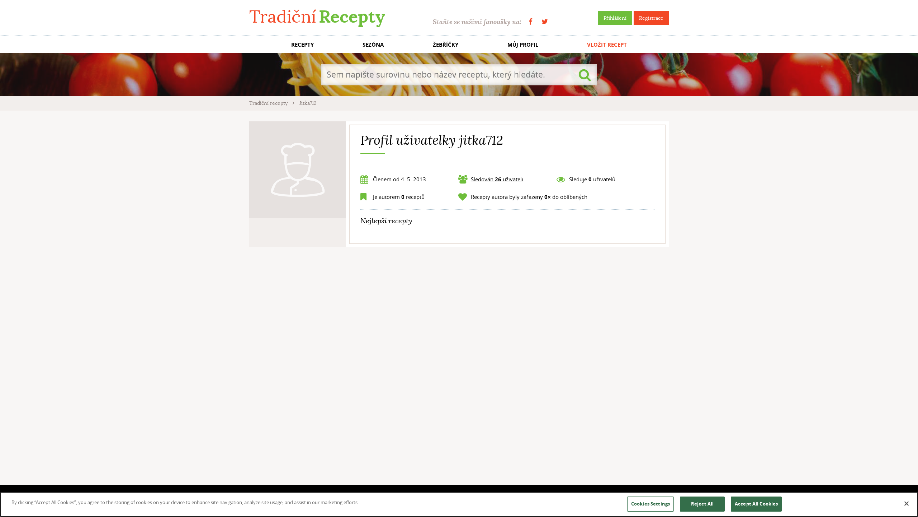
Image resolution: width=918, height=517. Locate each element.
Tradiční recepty (269, 103)
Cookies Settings (650, 503)
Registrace (651, 18)
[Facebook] (531, 21)
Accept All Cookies (756, 503)
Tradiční (317, 16)
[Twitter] (544, 21)
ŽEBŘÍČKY (445, 44)
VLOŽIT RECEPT (607, 44)
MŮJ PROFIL (522, 44)
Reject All (702, 503)
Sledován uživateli (497, 179)
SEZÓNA (373, 44)
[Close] (906, 504)
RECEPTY (302, 44)
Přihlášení (615, 18)
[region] (459, 504)
